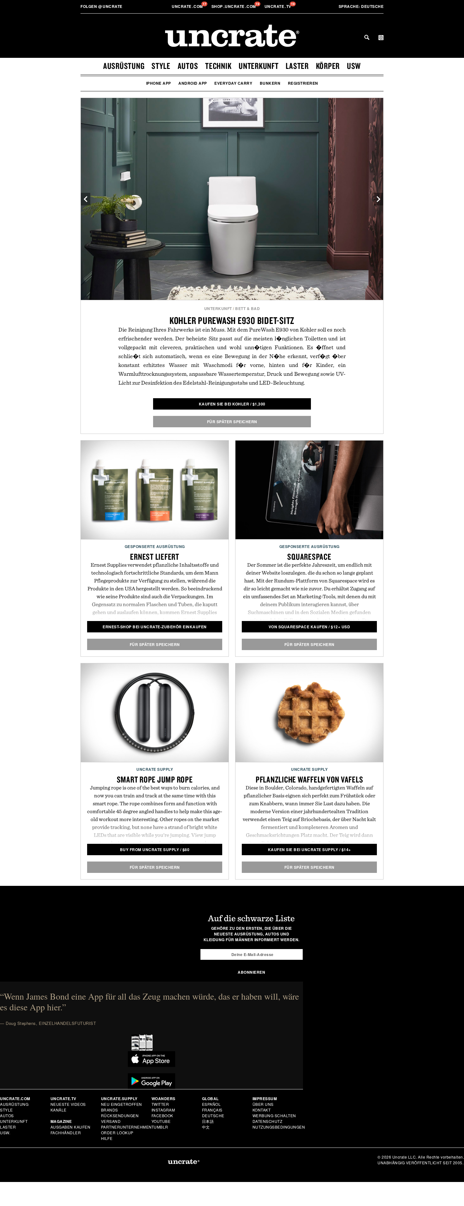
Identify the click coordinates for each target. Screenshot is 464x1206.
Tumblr (160, 1127)
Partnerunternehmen (126, 1127)
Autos (188, 65)
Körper (328, 65)
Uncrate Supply (154, 769)
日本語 (208, 1121)
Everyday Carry (233, 83)
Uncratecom (188, 6)
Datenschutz (268, 1121)
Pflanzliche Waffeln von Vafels (309, 779)
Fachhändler (66, 1132)
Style (161, 65)
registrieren (303, 83)
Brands (109, 1109)
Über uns (263, 1104)
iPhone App (158, 83)
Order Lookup (117, 1132)
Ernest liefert (154, 556)
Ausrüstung (124, 65)
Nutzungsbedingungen (279, 1127)
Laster (297, 65)
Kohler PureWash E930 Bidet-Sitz (232, 320)
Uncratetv (279, 6)
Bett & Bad (247, 308)
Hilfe (107, 1138)
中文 (206, 1127)
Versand (111, 1121)
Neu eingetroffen (121, 1104)
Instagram (163, 1109)
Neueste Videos (68, 1104)
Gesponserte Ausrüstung (155, 546)
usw (354, 65)
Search (366, 37)
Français (212, 1109)
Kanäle (59, 1109)
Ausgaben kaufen (71, 1127)
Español (211, 1104)
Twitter (160, 1104)
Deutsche (361, 6)
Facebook (162, 1115)
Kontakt (262, 1109)
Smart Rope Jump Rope (155, 779)
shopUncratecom (234, 6)
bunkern (270, 83)
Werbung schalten (274, 1115)
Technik (218, 65)
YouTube (161, 1121)
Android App (192, 83)
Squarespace (309, 556)
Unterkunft (259, 65)
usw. (5, 1132)
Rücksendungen (120, 1115)
